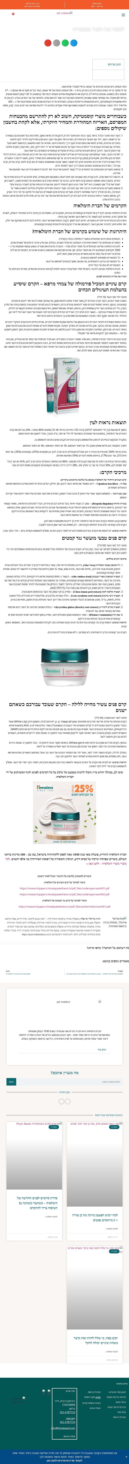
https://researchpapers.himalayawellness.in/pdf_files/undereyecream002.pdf (64, 894)
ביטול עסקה (120, 1402)
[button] (123, 15)
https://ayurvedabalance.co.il (36, 934)
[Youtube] (61, 1101)
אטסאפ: (70, 1418)
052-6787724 (67, 1412)
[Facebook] (67, 1101)
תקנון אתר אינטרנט (117, 1392)
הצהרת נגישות (119, 1417)
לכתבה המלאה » (112, 1229)
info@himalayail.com (63, 1428)
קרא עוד (102, 1049)
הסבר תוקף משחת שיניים (92, 1397)
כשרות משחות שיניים (91, 1403)
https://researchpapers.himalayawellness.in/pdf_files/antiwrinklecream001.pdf (64, 906)
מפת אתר (121, 1412)
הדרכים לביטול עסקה (116, 1407)
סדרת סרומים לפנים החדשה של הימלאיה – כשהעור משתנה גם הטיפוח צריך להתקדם (37, 1203)
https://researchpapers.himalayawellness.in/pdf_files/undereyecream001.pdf (64, 888)
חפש (11, 1082)
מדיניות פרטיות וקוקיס (116, 1397)
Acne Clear (95, 1408)
